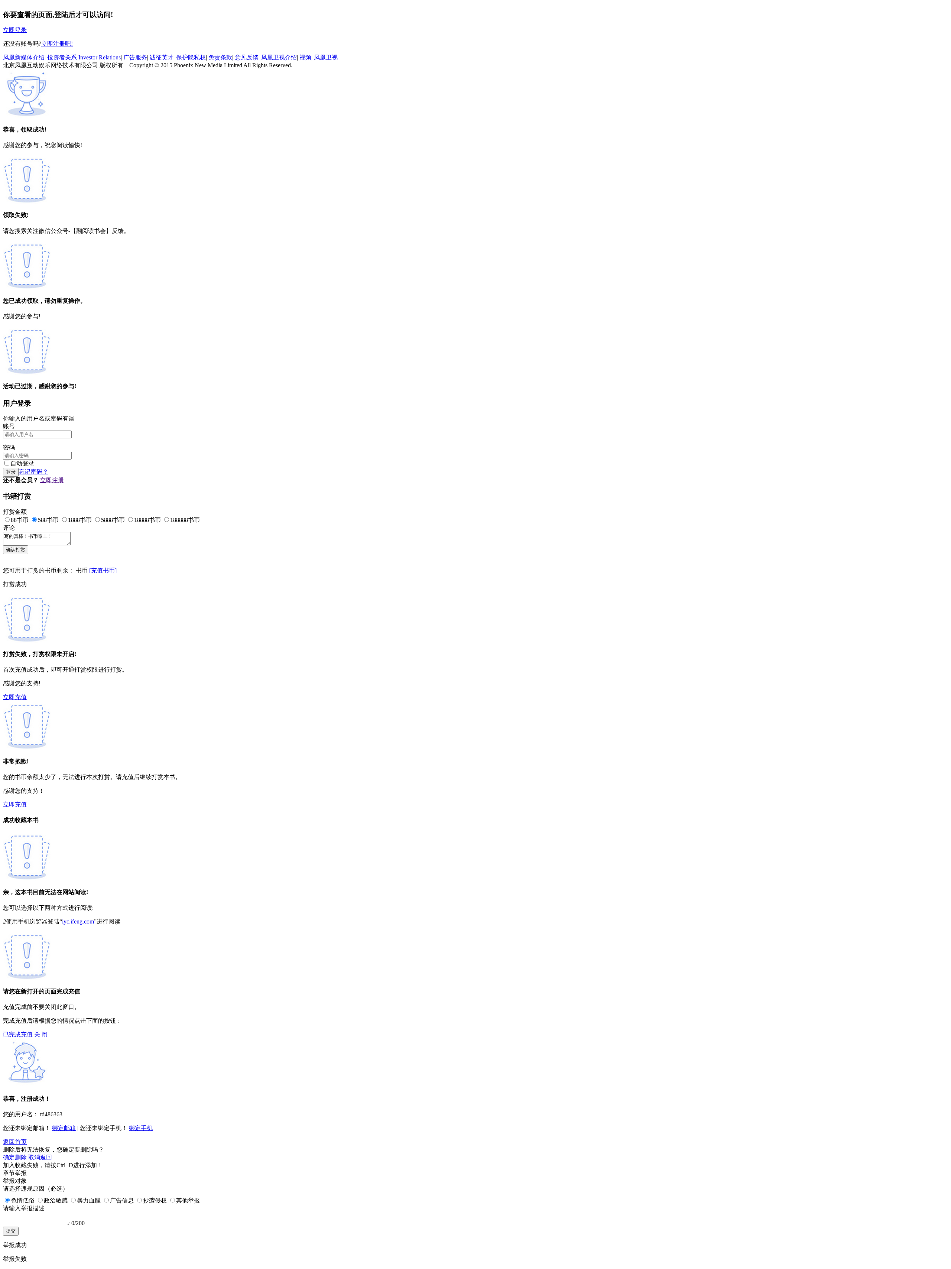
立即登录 (15, 30)
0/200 (78, 1223)
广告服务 (135, 57)
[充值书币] (103, 570)
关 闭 (41, 1034)
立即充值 (15, 697)
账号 (9, 426)
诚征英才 (161, 57)
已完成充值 (18, 1034)
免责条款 (220, 57)
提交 (11, 1231)
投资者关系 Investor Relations (84, 57)
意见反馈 (247, 57)
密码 (9, 447)
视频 (305, 57)
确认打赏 (15, 549)
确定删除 (15, 1157)
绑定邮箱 (64, 1128)
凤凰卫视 (326, 57)
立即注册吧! (57, 43)
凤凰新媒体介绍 (24, 57)
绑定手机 (141, 1128)
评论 (9, 528)
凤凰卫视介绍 (279, 57)
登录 (11, 472)
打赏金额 (15, 512)
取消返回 (40, 1157)
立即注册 (52, 480)
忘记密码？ (33, 471)
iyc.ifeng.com (78, 921)
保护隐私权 (191, 57)
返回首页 (15, 1142)
